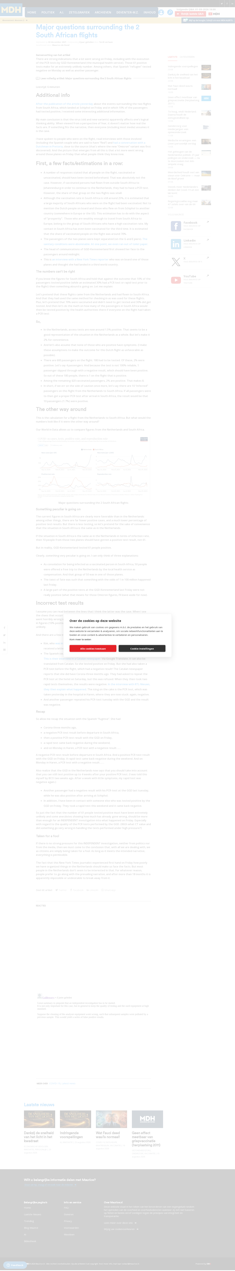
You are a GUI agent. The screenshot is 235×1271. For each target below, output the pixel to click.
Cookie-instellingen (142, 648)
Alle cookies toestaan (93, 648)
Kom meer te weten (80, 639)
